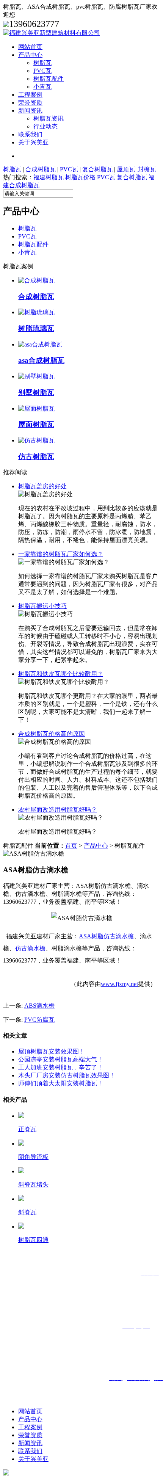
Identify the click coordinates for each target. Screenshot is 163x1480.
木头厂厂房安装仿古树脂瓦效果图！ (66, 1075)
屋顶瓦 (126, 169)
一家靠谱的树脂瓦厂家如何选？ (60, 554)
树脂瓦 (42, 63)
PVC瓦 (42, 70)
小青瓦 (42, 86)
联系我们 (30, 134)
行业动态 (45, 126)
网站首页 (30, 47)
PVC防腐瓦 (39, 1019)
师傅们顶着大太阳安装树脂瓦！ (60, 1083)
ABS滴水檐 (39, 1005)
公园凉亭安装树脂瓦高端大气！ (60, 1059)
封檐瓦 (147, 169)
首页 (71, 845)
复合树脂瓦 (97, 169)
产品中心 (30, 55)
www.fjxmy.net (119, 984)
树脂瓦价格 (80, 177)
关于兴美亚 (33, 142)
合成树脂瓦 (40, 169)
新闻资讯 (30, 110)
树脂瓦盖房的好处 (42, 486)
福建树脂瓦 (48, 177)
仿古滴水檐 (30, 948)
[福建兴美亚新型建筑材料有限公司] (51, 33)
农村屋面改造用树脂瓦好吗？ (57, 809)
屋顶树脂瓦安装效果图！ (51, 1051)
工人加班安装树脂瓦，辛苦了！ (60, 1067)
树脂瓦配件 (48, 78)
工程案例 (30, 94)
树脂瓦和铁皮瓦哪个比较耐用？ (60, 674)
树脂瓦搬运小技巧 (42, 606)
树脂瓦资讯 (48, 118)
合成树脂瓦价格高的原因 (51, 734)
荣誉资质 (30, 102)
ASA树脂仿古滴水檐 (106, 936)
